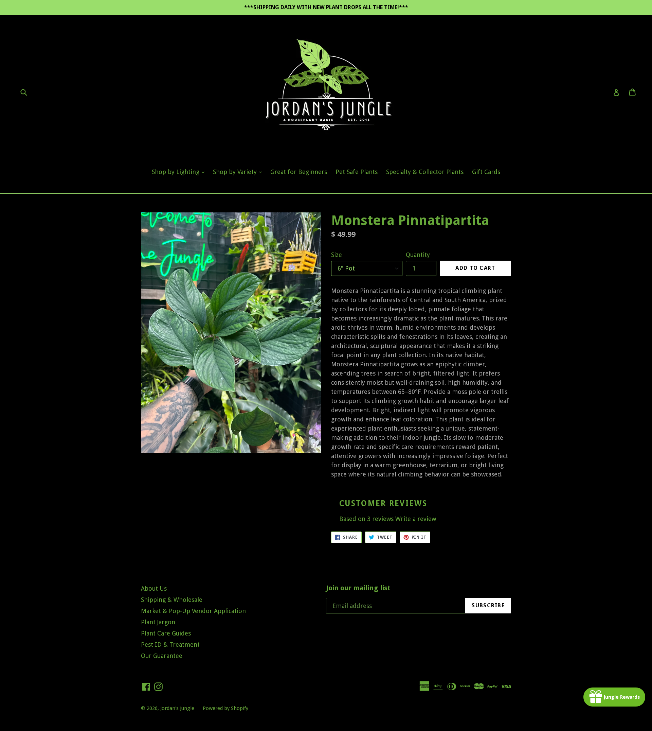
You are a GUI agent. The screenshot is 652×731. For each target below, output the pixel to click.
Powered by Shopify (225, 708)
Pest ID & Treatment (170, 644)
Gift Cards (486, 171)
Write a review (415, 518)
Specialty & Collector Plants (425, 171)
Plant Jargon (158, 622)
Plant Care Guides (166, 633)
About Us (154, 588)
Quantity (418, 254)
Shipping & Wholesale (171, 599)
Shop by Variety (239, 171)
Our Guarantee (161, 655)
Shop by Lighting (180, 171)
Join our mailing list (358, 588)
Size (336, 254)
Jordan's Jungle (177, 708)
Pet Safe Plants (357, 171)
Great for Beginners (298, 171)
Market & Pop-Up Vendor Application (193, 610)
